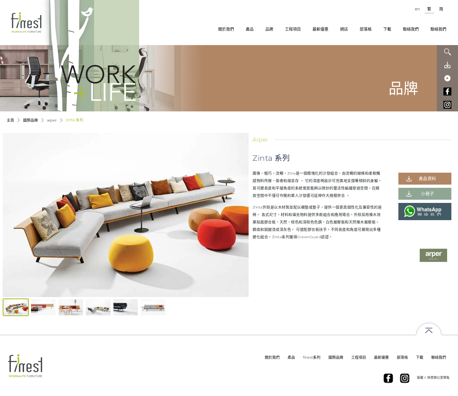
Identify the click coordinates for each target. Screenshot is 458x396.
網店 (344, 29)
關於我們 (226, 29)
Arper (52, 120)
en (417, 8)
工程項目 (293, 29)
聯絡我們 (411, 29)
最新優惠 (320, 29)
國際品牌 (30, 120)
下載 (387, 29)
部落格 (366, 29)
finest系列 (311, 357)
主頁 (10, 120)
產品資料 (427, 178)
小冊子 (427, 193)
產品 (250, 29)
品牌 (269, 29)
